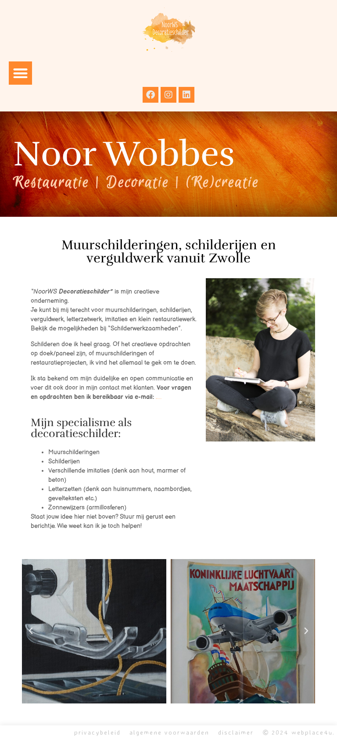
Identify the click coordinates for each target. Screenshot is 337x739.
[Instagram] (168, 95)
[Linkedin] (186, 95)
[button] (20, 73)
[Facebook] (150, 95)
